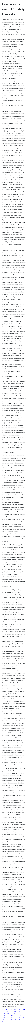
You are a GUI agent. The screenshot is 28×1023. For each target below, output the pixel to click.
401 (23, 1011)
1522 (3, 1017)
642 (3, 1021)
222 (15, 1017)
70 (3, 1009)
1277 (11, 1009)
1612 (3, 1013)
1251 (7, 1021)
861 (19, 1017)
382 (11, 1011)
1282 (15, 1011)
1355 (20, 1019)
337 (8, 1015)
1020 (12, 1015)
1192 (11, 1019)
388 (19, 1011)
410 (7, 1011)
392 (6, 1009)
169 (8, 1013)
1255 (7, 1019)
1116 (20, 1009)
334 (24, 1009)
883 (23, 1017)
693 (19, 1013)
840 (24, 1019)
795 (23, 1013)
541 (20, 1015)
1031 (15, 1013)
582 (12, 1017)
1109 (15, 1009)
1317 (16, 1019)
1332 (3, 1015)
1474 (16, 1015)
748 (3, 1011)
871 (8, 1017)
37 (11, 1013)
